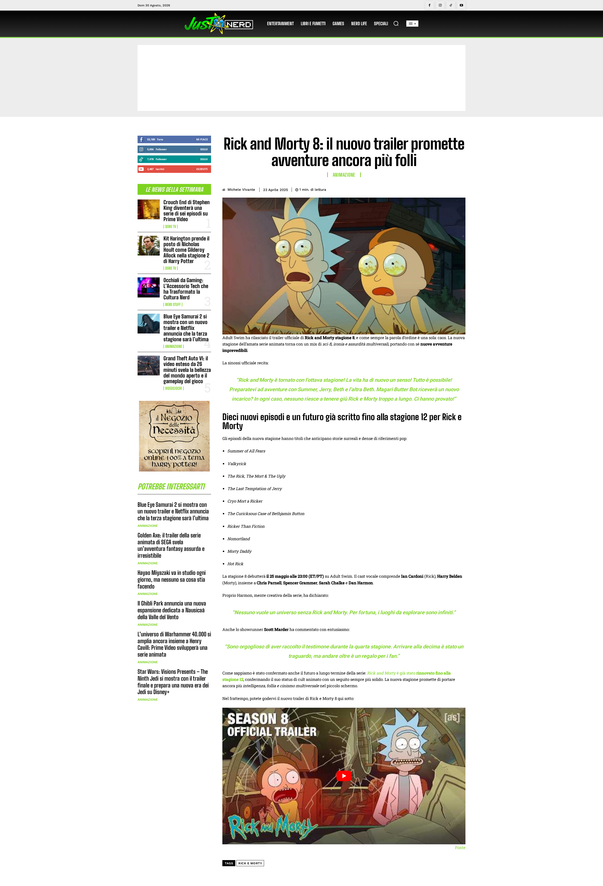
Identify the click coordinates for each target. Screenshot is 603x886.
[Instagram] (440, 5)
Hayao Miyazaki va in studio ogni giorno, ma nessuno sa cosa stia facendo (172, 579)
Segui (204, 149)
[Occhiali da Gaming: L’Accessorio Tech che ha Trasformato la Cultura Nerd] (149, 287)
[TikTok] (451, 5)
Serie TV (170, 226)
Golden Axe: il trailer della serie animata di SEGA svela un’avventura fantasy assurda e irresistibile (171, 545)
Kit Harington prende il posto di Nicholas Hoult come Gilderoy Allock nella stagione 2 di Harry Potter (186, 249)
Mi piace (202, 139)
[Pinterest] (438, 189)
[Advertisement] (301, 78)
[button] (396, 23)
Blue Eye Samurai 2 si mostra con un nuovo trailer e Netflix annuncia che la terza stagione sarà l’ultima (185, 327)
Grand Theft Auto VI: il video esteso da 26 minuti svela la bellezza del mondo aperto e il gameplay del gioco (187, 369)
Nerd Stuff (173, 304)
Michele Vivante (241, 189)
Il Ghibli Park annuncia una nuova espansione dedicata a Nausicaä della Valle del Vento (172, 610)
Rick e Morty (250, 863)
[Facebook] (429, 5)
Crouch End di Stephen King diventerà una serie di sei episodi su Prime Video (186, 211)
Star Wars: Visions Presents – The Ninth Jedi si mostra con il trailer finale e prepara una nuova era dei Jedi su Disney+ (173, 681)
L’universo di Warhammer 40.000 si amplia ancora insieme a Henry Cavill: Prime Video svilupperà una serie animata (174, 644)
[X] (427, 189)
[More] (460, 189)
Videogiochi (173, 388)
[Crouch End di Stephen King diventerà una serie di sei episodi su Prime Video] (149, 209)
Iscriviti (202, 169)
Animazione (173, 346)
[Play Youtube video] (343, 776)
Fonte (460, 847)
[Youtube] (461, 5)
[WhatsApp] (449, 189)
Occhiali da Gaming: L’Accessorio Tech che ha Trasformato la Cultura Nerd (185, 289)
